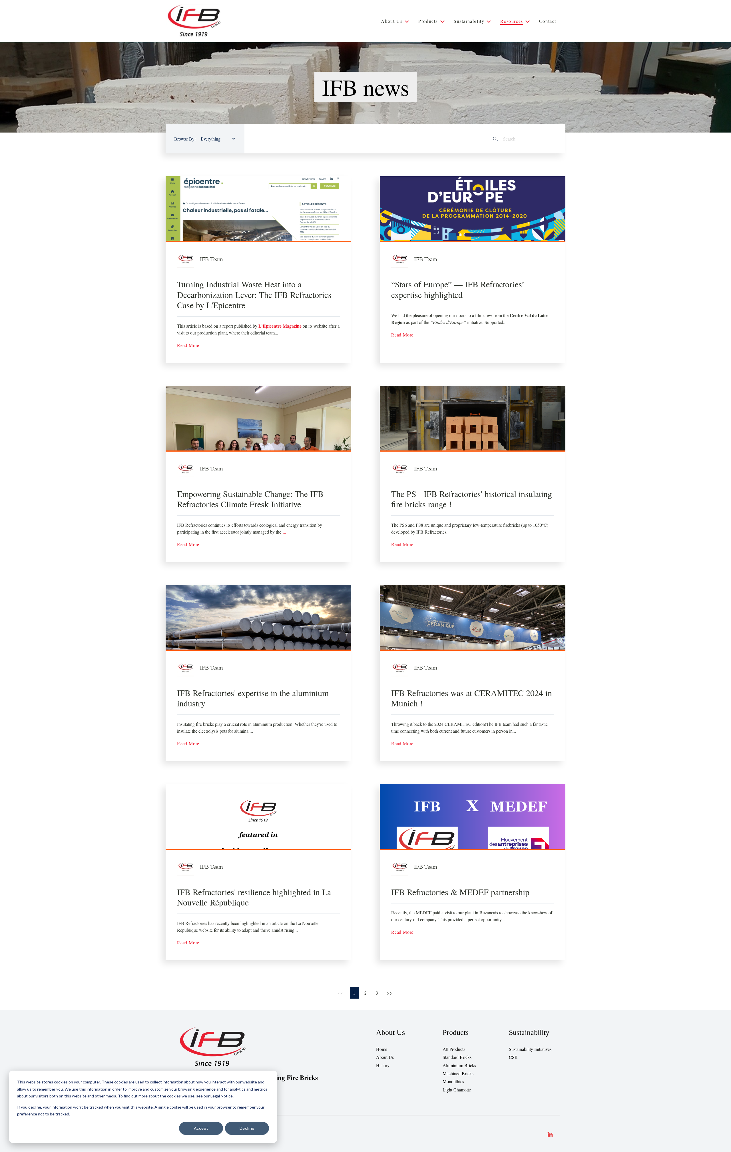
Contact (547, 21)
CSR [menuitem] (513, 1057)
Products (428, 21)
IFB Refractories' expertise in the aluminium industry (253, 698)
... (284, 532)
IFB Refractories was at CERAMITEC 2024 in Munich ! (471, 698)
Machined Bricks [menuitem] (458, 1073)
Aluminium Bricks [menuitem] (459, 1065)
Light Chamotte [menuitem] (457, 1090)
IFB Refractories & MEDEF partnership (460, 891)
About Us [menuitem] (385, 1057)
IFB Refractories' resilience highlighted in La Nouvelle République (254, 897)
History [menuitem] (382, 1065)
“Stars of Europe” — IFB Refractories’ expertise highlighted (458, 289)
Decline (247, 1128)
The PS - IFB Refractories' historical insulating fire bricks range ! (471, 499)
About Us (391, 21)
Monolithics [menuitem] (453, 1081)
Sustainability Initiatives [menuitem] (530, 1049)
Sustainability (469, 21)
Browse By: (185, 139)
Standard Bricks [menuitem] (457, 1057)
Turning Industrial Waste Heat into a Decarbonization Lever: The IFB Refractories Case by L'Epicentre (254, 294)
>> (390, 993)
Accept (201, 1128)
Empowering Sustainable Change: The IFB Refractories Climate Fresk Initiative (250, 499)
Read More (188, 345)
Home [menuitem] (381, 1049)
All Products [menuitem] (454, 1049)
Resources (511, 21)
